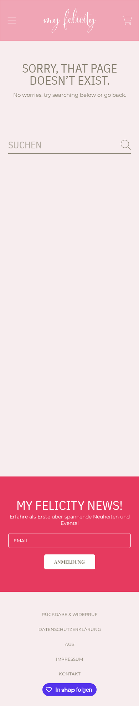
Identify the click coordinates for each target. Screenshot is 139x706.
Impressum (69, 659)
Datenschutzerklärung (69, 629)
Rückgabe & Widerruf (70, 614)
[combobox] (69, 145)
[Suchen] (125, 145)
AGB (69, 644)
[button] (11, 20)
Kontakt (70, 673)
